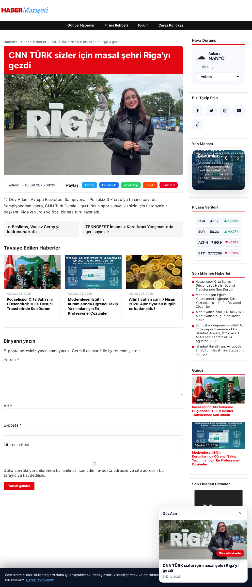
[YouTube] (239, 110)
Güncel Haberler (81, 25)
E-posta (13, 425)
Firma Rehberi (116, 25)
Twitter (89, 185)
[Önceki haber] (226, 158)
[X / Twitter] (211, 110)
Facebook (109, 185)
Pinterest (168, 185)
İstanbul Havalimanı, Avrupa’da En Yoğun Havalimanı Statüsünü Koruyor (220, 350)
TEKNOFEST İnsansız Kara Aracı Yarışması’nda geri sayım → (129, 229)
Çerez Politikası (171, 25)
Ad (8, 405)
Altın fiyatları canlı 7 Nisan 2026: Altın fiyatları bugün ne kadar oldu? (220, 316)
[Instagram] (225, 110)
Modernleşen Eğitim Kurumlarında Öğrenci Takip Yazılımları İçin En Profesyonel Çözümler (218, 300)
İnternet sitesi (16, 444)
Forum (143, 25)
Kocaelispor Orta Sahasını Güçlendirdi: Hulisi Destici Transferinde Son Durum (215, 285)
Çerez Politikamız (40, 580)
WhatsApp (131, 185)
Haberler (10, 42)
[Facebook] (197, 110)
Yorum (11, 359)
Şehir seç (205, 67)
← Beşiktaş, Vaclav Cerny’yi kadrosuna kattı (33, 229)
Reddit (150, 185)
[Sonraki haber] (237, 158)
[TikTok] (197, 124)
